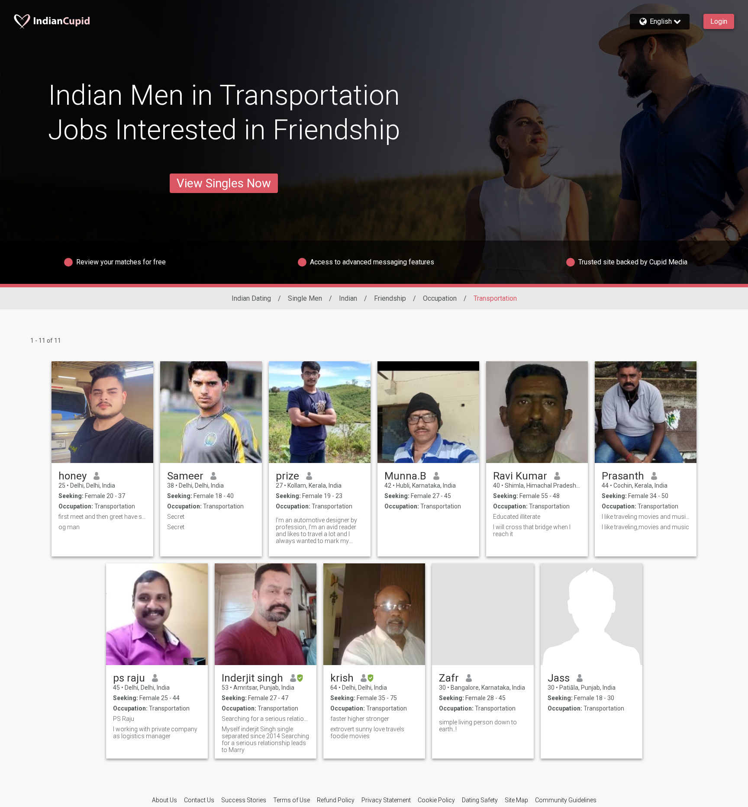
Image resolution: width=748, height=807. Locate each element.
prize (287, 476)
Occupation (440, 298)
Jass (559, 678)
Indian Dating (251, 298)
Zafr (449, 678)
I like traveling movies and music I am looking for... (646, 516)
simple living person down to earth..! (478, 726)
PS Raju (123, 718)
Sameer (185, 476)
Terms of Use (291, 800)
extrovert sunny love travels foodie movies (367, 732)
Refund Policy (336, 800)
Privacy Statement (386, 800)
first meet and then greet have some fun (102, 516)
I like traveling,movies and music (645, 527)
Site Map (516, 800)
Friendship (390, 298)
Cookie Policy (436, 800)
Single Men (305, 298)
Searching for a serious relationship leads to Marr (266, 718)
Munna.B (405, 476)
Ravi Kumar (520, 476)
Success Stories (243, 800)
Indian (348, 298)
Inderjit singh (252, 678)
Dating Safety (480, 800)
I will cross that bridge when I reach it (532, 530)
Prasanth (623, 476)
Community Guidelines (565, 800)
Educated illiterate (516, 516)
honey (72, 476)
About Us (164, 800)
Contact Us (199, 800)
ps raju (129, 678)
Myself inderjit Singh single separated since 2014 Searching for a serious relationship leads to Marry (265, 739)
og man (69, 527)
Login (718, 21)
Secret (175, 516)
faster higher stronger (359, 718)
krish (342, 678)
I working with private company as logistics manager (155, 732)
